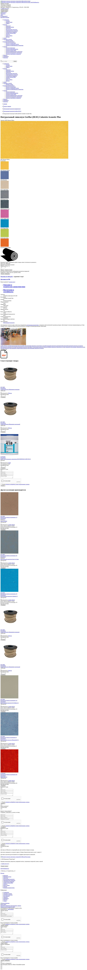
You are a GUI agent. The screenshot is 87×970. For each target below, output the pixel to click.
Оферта (7, 23)
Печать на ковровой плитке (12, 44)
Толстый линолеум (5, 348)
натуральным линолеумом (32, 325)
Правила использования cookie (8, 906)
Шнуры (8, 36)
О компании (6, 19)
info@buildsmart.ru (35, 2)
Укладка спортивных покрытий (13, 54)
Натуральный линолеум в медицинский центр (55, 345)
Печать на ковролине (11, 43)
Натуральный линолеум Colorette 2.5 (9, 596)
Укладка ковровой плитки (12, 49)
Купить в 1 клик (8, 269)
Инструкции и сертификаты (8, 291)
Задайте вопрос (4, 11)
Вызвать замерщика (5, 273)
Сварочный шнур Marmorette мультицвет (10, 389)
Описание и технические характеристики (14, 286)
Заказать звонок (4, 9)
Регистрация (6, 17)
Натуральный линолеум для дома (8, 347)
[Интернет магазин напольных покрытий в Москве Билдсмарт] (15, 1)
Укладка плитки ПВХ (11, 50)
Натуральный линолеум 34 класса (36, 348)
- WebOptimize (10, 909)
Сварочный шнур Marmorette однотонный (10, 424)
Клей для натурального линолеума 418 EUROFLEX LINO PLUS (16, 459)
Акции (4, 38)
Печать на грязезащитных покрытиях (14, 45)
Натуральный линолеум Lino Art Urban (10, 559)
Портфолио (6, 56)
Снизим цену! (12, 282)
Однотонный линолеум (38, 347)
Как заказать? (6, 896)
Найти (15, 61)
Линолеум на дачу (81, 347)
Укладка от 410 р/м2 (7, 276)
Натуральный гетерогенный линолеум (19, 348)
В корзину (3, 397)
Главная (5, 104)
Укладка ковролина (10, 47)
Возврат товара (9, 40)
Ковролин (8, 25)
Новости (5, 55)
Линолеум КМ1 (21, 345)
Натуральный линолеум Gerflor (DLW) (12, 111)
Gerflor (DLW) (4, 345)
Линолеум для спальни (71, 347)
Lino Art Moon (4, 521)
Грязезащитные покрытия (12, 30)
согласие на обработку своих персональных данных (17, 484)
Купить (2, 269)
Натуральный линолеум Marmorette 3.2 (10, 740)
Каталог (5, 24)
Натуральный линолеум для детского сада (34, 345)
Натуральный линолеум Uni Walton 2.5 (10, 703)
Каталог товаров (7, 106)
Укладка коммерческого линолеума (14, 51)
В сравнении (4, 16)
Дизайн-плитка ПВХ (11, 33)
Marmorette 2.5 (4, 777)
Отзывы (8, 21)
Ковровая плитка (10, 27)
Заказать (3, 485)
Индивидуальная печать (8, 41)
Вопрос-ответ (9, 22)
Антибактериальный (12, 345)
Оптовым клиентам (7, 894)
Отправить (3, 827)
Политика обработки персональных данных (11, 905)
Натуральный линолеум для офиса (24, 347)
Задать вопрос (4, 943)
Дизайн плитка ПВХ (8, 882)
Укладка (5, 46)
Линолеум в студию (60, 347)
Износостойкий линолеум (50, 347)
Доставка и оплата (7, 39)
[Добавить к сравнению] (1, 392)
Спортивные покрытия (11, 32)
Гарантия (5, 897)
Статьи (5, 901)
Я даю (15, 484)
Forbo (9, 462)
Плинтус (8, 34)
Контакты (5, 57)
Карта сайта (3, 904)
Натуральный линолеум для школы (74, 345)
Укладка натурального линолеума (14, 52)
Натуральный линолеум (11, 29)
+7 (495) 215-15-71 (5, 8)
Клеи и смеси (9, 35)
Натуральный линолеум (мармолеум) (12, 108)
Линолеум (8, 28)
